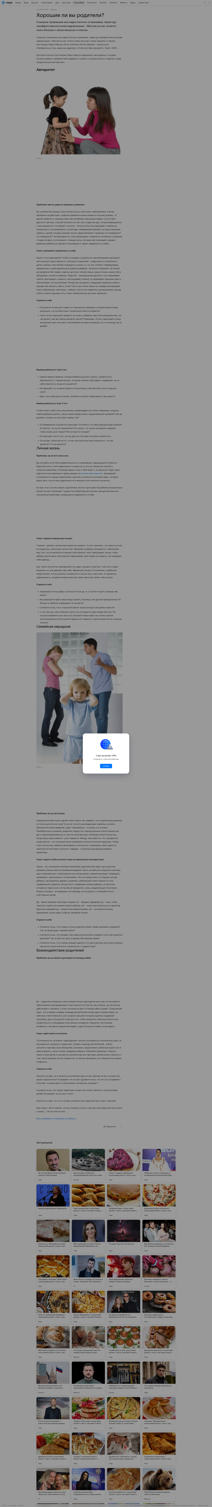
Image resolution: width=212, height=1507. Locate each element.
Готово (106, 766)
